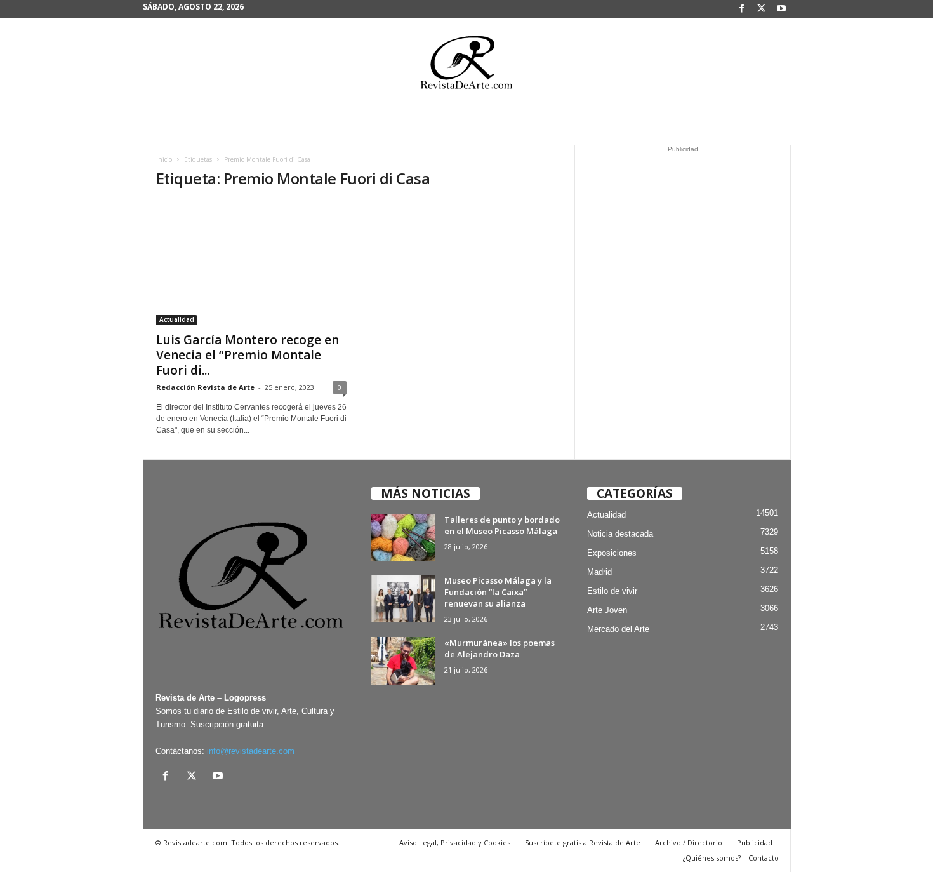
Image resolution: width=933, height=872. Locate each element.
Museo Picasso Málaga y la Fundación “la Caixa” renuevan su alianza (498, 592)
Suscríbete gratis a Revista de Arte (582, 842)
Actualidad (176, 319)
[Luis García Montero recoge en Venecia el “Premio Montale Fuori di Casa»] (251, 263)
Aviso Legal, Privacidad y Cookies (454, 842)
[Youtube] (781, 9)
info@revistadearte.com (250, 751)
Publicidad (754, 842)
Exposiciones (612, 553)
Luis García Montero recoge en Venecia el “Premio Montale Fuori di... (247, 355)
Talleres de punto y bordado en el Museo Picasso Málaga (502, 525)
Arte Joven (607, 610)
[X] (761, 9)
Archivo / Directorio (688, 842)
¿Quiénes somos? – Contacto (731, 857)
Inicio (164, 159)
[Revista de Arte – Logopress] (466, 66)
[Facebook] (742, 9)
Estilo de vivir (612, 591)
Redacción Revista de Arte (205, 387)
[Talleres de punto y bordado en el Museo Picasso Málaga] (403, 537)
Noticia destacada (620, 534)
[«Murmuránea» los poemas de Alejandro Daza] (403, 661)
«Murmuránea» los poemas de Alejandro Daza (499, 648)
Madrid (599, 572)
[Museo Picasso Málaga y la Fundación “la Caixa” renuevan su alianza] (403, 598)
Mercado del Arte (618, 629)
